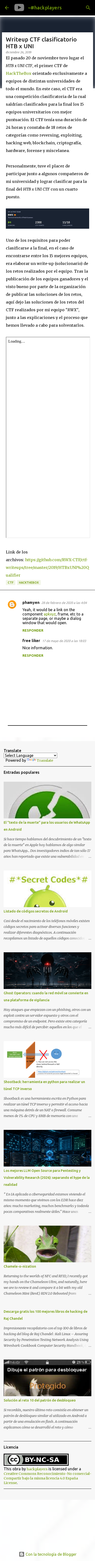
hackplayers (37, 1469)
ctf (10, 582)
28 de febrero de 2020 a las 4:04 (64, 602)
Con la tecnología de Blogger (50, 1554)
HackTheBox (18, 73)
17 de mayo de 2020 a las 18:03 (64, 640)
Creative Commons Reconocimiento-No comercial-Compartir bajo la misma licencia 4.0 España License (47, 1478)
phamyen (30, 602)
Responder (32, 630)
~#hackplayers (45, 7)
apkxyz (50, 614)
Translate (45, 760)
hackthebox (29, 582)
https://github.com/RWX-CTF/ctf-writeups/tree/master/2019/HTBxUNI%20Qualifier (47, 567)
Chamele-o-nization (20, 1266)
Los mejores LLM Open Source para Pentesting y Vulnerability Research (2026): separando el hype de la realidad (47, 1178)
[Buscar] (88, 8)
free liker (31, 640)
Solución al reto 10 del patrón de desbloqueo (40, 1400)
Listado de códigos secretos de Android (36, 911)
